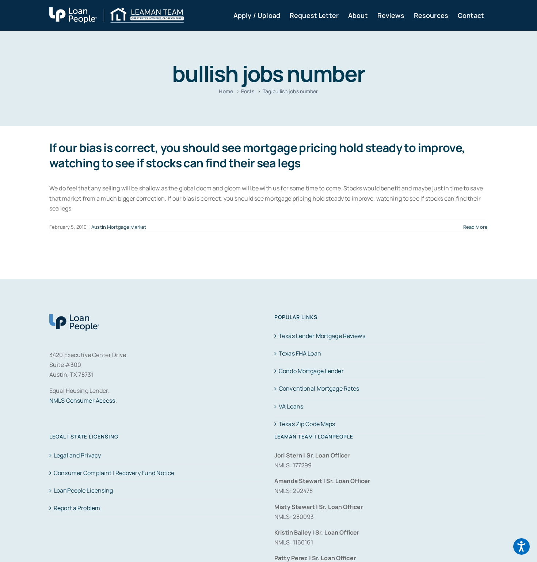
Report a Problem (77, 508)
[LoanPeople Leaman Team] (116, 12)
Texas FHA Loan (300, 353)
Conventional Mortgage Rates (319, 388)
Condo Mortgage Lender (311, 371)
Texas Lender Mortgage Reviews (322, 336)
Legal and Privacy (77, 455)
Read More (475, 227)
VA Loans (291, 406)
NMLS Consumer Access (82, 400)
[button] (521, 546)
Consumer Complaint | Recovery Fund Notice (114, 473)
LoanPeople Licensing (83, 490)
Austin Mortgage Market (118, 227)
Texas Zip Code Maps (307, 424)
